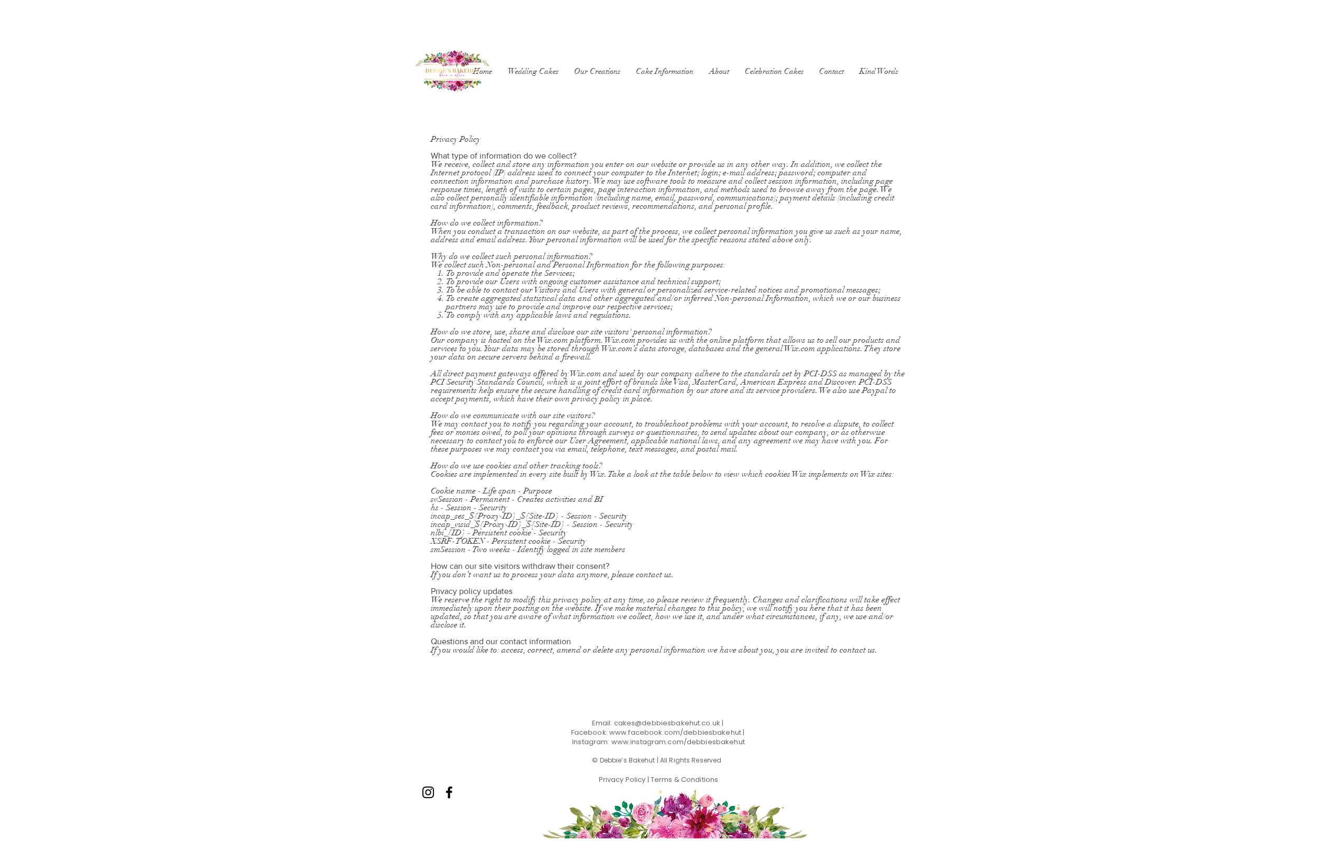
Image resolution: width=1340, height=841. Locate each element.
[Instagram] (428, 792)
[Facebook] (449, 792)
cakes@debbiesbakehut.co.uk (667, 723)
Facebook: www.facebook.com (625, 732)
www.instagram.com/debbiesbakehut (678, 742)
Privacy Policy (623, 779)
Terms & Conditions (683, 779)
